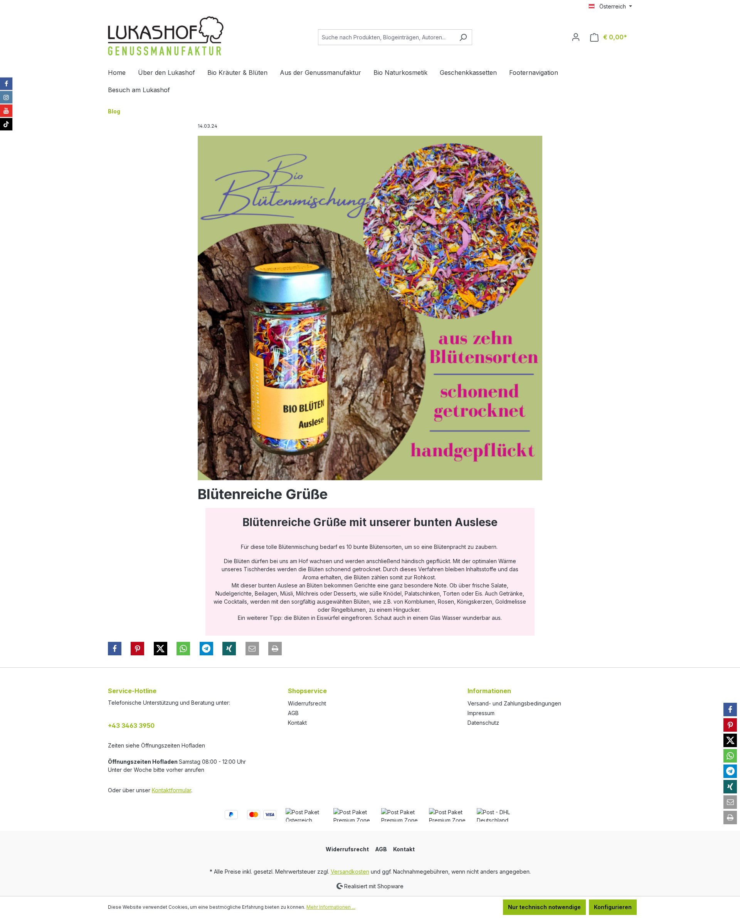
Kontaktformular (171, 790)
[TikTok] (6, 124)
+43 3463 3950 (131, 725)
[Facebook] (6, 84)
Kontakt (297, 722)
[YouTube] (6, 111)
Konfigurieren (613, 907)
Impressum (481, 713)
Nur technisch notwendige (544, 907)
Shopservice (307, 691)
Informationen (489, 691)
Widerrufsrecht (307, 703)
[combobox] (386, 37)
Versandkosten (350, 871)
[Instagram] (6, 97)
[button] (114, 648)
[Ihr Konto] (576, 37)
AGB (293, 713)
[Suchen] (463, 37)
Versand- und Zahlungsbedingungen (514, 703)
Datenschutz (483, 722)
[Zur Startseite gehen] (166, 36)
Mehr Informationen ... (330, 907)
